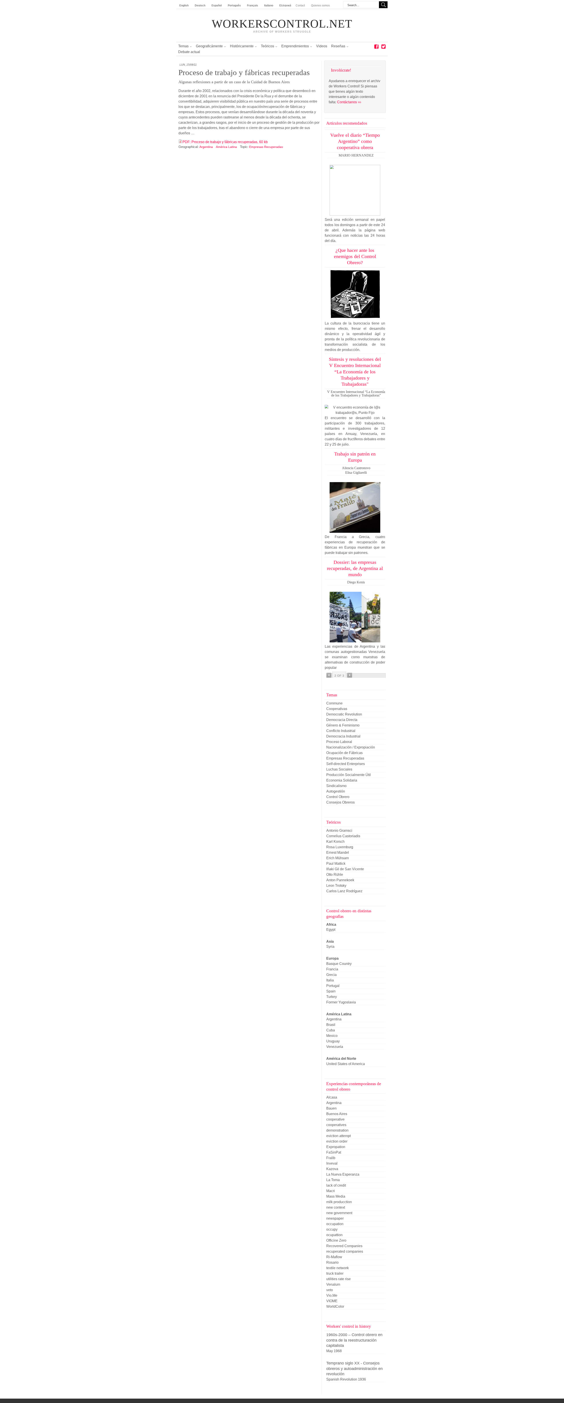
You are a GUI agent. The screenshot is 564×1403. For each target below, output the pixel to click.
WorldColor (335, 1306)
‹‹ (329, 675)
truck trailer (334, 1273)
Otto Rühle (334, 874)
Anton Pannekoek (340, 880)
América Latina (226, 147)
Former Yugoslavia (341, 1002)
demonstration (337, 1130)
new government (339, 1213)
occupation (334, 1224)
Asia (330, 941)
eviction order (336, 1141)
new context (335, 1207)
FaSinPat (333, 1152)
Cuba (330, 1030)
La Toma (333, 1180)
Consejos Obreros (340, 802)
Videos (321, 46)
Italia (330, 980)
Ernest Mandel (337, 852)
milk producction (339, 1202)
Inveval (332, 1163)
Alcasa (331, 1097)
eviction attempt (338, 1136)
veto (329, 1290)
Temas (183, 46)
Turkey (331, 997)
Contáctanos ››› (349, 102)
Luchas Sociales (339, 769)
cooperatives (336, 1125)
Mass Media (335, 1196)
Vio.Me (331, 1295)
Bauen (331, 1108)
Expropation (335, 1147)
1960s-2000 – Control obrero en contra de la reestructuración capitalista (354, 1340)
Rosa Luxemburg (339, 847)
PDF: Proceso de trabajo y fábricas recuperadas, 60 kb (225, 142)
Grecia (331, 975)
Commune (334, 703)
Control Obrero (337, 797)
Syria (330, 946)
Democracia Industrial (343, 736)
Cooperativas (336, 709)
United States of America (345, 1064)
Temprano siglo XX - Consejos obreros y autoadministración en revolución (354, 1368)
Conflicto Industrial (340, 731)
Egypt (330, 929)
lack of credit (336, 1185)
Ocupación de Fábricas (344, 753)
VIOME (332, 1301)
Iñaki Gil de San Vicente (345, 869)
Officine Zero (336, 1240)
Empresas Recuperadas (266, 147)
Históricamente (242, 46)
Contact (300, 5)
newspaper (335, 1218)
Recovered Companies (344, 1246)
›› (349, 675)
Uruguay (333, 1041)
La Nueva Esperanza (342, 1174)
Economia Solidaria (341, 780)
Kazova (332, 1169)
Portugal (333, 986)
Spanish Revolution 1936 (346, 1379)
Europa (332, 958)
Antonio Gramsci (339, 830)
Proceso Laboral (339, 742)
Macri (330, 1191)
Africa (331, 924)
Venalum (333, 1284)
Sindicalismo (336, 786)
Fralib (330, 1158)
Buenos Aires (336, 1114)
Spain (331, 991)
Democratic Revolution (344, 714)
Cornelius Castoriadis (343, 836)
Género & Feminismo (343, 725)
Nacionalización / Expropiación (350, 747)
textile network (337, 1268)
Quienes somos (320, 5)
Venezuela (334, 1047)
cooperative (335, 1119)
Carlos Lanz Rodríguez (344, 891)
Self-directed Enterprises (345, 764)
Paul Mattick (335, 863)
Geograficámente (209, 46)
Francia (332, 969)
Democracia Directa (341, 720)
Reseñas (338, 46)
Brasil (330, 1025)
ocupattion (334, 1235)
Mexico (332, 1036)
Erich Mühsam (337, 858)
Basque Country (339, 964)
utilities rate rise (338, 1279)
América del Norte (341, 1058)
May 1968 (334, 1351)
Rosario (332, 1262)
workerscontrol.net (282, 23)
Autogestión (335, 791)
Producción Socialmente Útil (348, 775)
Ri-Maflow (334, 1257)
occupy (332, 1229)
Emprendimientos (295, 46)
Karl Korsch (335, 841)
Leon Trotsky (336, 885)
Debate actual (189, 52)
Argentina (206, 147)
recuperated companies (344, 1251)
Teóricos (267, 46)
